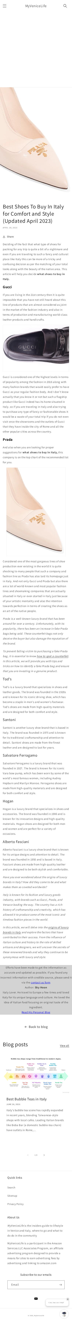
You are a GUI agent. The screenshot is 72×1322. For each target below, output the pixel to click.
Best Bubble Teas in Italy (26, 1099)
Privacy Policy (15, 1204)
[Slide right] (44, 1155)
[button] (5, 6)
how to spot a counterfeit (52, 656)
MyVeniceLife (39, 1315)
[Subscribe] (60, 1284)
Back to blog (38, 1027)
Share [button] (10, 236)
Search (11, 1187)
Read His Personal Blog (36, 1012)
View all (64, 1045)
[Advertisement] (36, 49)
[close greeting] (67, 1299)
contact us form (40, 982)
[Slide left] (28, 1155)
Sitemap (12, 1195)
